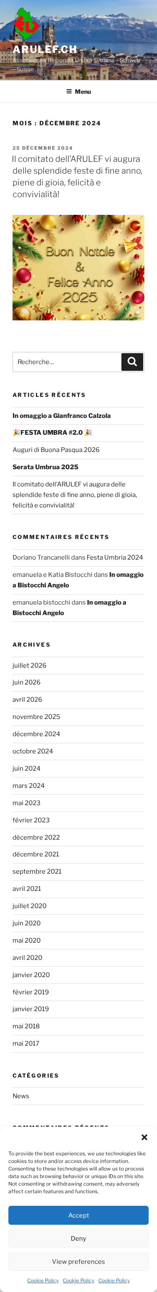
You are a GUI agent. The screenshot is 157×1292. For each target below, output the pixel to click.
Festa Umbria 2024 (115, 557)
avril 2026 (27, 699)
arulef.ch (45, 49)
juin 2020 (27, 923)
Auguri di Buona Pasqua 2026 (56, 450)
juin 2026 (27, 682)
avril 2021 (27, 889)
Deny (78, 1238)
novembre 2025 (36, 717)
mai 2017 (26, 1043)
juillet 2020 (29, 906)
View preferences (78, 1262)
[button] (144, 1137)
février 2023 (31, 820)
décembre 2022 (36, 837)
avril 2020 (27, 958)
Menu (83, 91)
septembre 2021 (37, 871)
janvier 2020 (31, 975)
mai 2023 (27, 803)
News (21, 1096)
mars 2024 (29, 786)
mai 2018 (26, 1026)
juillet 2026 (29, 665)
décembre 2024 (36, 734)
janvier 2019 (31, 1009)
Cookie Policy (43, 1280)
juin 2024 (27, 768)
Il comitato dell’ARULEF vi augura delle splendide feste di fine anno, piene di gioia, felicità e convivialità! (75, 495)
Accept (78, 1215)
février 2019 (31, 992)
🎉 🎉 (52, 432)
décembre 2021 (36, 854)
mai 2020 (27, 940)
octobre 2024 (33, 751)
